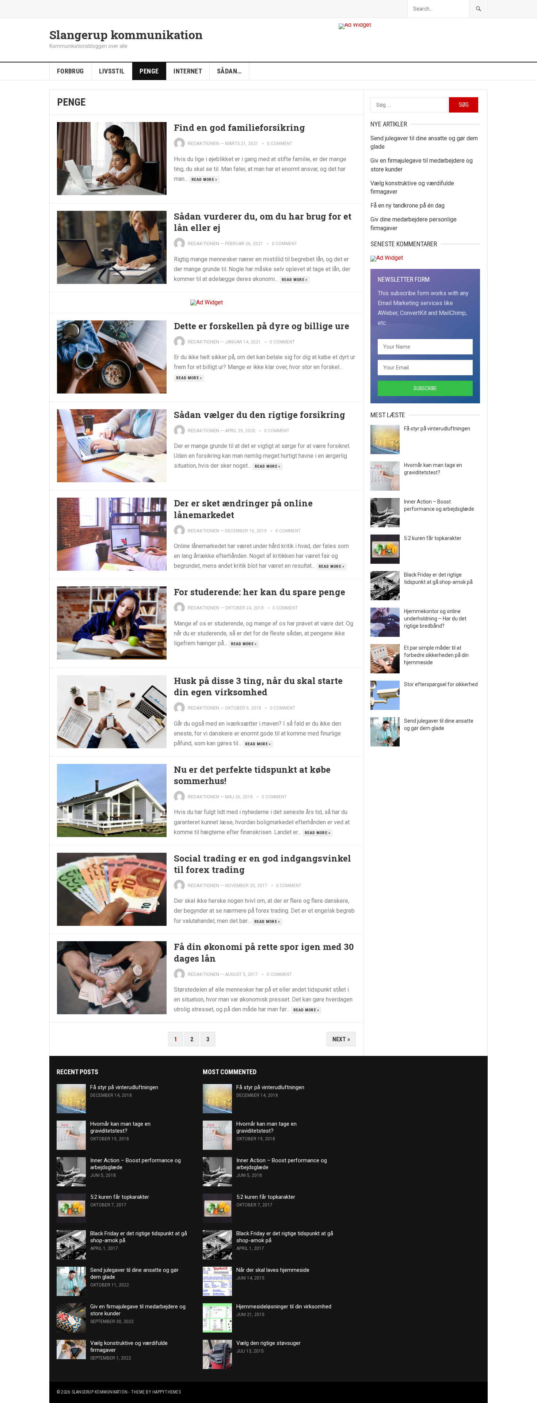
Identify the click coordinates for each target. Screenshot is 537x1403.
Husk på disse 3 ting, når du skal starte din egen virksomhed (258, 686)
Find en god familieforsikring (239, 127)
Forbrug (70, 71)
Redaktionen (203, 143)
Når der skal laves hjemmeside (272, 1270)
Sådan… (229, 71)
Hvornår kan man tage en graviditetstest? (120, 1127)
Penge (149, 71)
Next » (341, 1039)
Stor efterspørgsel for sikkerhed (441, 684)
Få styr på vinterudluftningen (437, 428)
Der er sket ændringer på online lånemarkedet (243, 508)
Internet (188, 71)
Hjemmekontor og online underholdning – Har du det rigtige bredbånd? (435, 618)
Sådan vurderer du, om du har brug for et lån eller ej (262, 221)
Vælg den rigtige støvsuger (268, 1343)
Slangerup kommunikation (126, 35)
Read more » (204, 179)
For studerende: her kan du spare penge (259, 592)
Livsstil (112, 71)
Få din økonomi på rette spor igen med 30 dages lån (264, 952)
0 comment (279, 143)
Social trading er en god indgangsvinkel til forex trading (262, 863)
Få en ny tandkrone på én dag (407, 205)
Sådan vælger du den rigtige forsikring (259, 415)
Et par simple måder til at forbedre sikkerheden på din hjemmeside (436, 655)
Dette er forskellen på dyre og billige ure (261, 326)
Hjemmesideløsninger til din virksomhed (283, 1306)
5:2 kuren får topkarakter (432, 538)
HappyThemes (166, 1392)
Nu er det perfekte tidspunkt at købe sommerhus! (252, 775)
